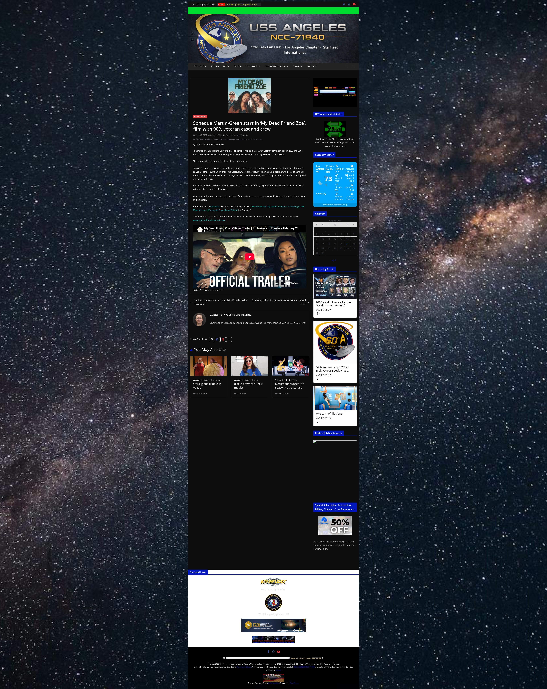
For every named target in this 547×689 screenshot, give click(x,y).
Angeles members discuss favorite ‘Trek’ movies (248, 383)
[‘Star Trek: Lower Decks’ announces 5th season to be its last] (290, 358)
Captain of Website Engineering (222, 135)
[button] (205, 66)
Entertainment (200, 116)
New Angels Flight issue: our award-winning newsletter (279, 302)
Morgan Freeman (220, 139)
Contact (311, 66)
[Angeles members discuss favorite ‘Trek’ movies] (249, 358)
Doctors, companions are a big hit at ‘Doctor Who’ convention (220, 302)
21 (347, 243)
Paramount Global (244, 667)
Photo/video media (275, 66)
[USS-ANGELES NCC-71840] (273, 16)
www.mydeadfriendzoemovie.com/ (209, 220)
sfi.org (278, 670)
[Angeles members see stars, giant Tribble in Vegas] (208, 358)
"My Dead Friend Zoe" (204, 139)
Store (296, 66)
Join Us (215, 66)
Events (237, 66)
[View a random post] (353, 66)
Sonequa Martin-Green (237, 139)
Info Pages (251, 66)
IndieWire (215, 206)
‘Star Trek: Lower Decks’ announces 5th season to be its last (289, 383)
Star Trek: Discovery (255, 139)
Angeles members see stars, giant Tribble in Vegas (207, 383)
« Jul (334, 260)
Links (226, 66)
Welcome (199, 66)
